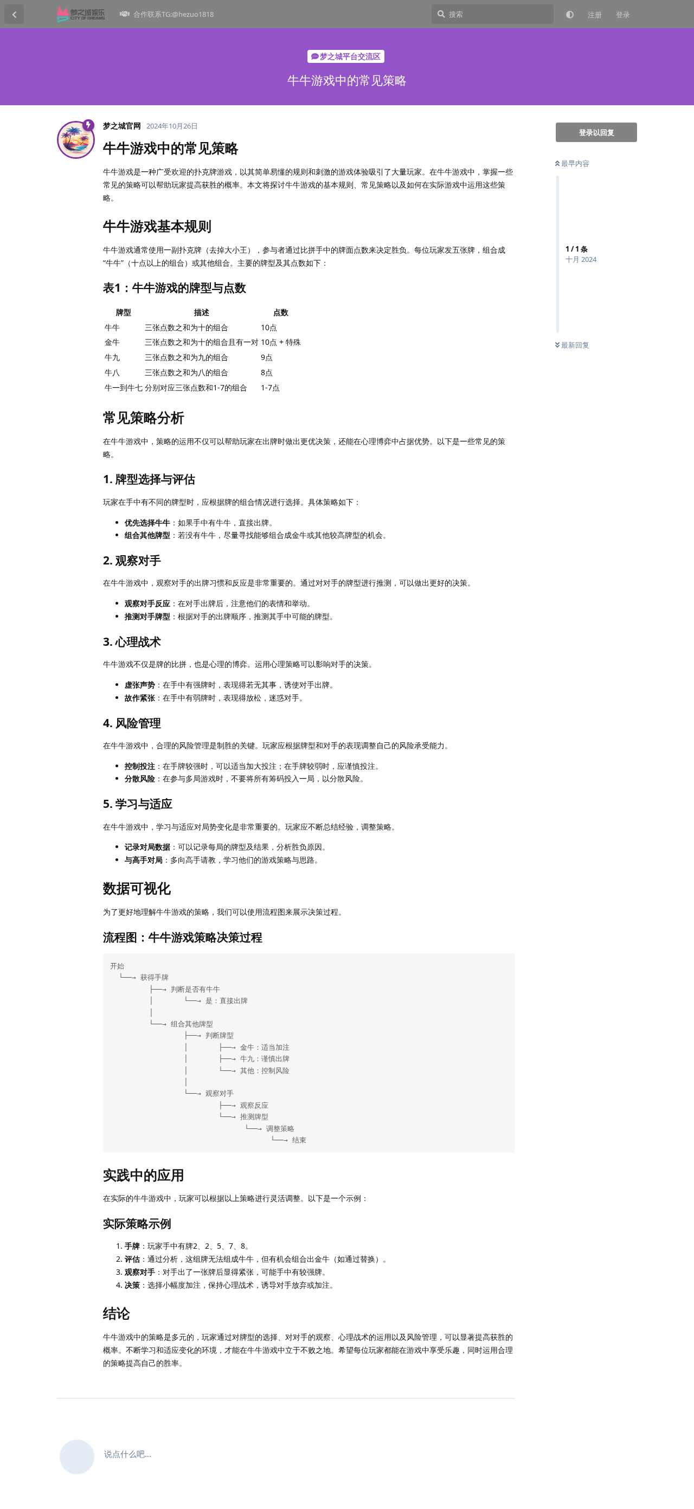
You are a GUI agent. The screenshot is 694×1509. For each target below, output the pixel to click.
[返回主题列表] (14, 14)
